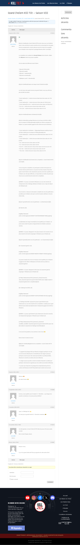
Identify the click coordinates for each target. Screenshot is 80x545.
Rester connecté (14, 479)
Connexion (50, 482)
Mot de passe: (13, 476)
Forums (13, 18)
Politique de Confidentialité (65, 518)
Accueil (9, 18)
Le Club (62, 3)
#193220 (52, 33)
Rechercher (68, 12)
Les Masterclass (52, 3)
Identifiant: (12, 472)
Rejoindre (17, 528)
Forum (65, 511)
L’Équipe (69, 3)
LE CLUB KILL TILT (20, 18)
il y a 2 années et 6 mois (21, 22)
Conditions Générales (65, 514)
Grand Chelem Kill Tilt (29, 18)
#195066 (52, 389)
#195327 (52, 407)
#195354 (52, 424)
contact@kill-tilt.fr (66, 523)
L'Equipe (65, 508)
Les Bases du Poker (38, 3)
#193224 (52, 372)
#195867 (52, 442)
